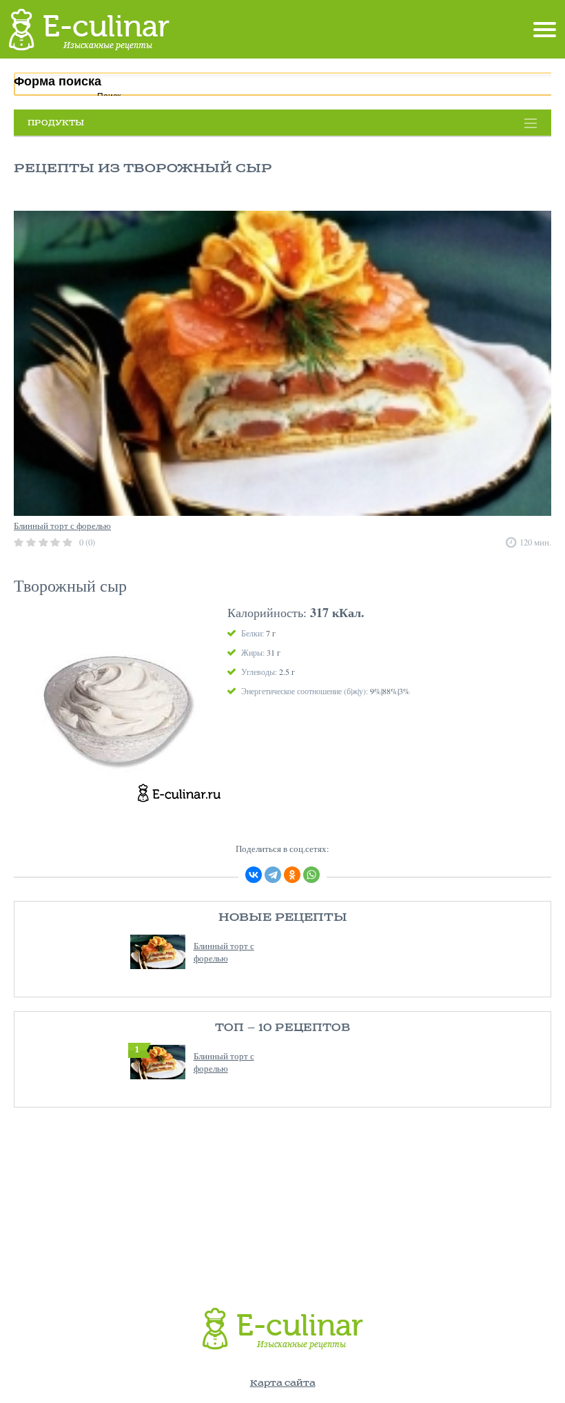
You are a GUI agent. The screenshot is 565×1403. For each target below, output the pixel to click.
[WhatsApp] (311, 874)
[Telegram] (273, 874)
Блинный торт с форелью (224, 951)
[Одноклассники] (292, 874)
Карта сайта (283, 1383)
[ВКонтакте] (253, 874)
